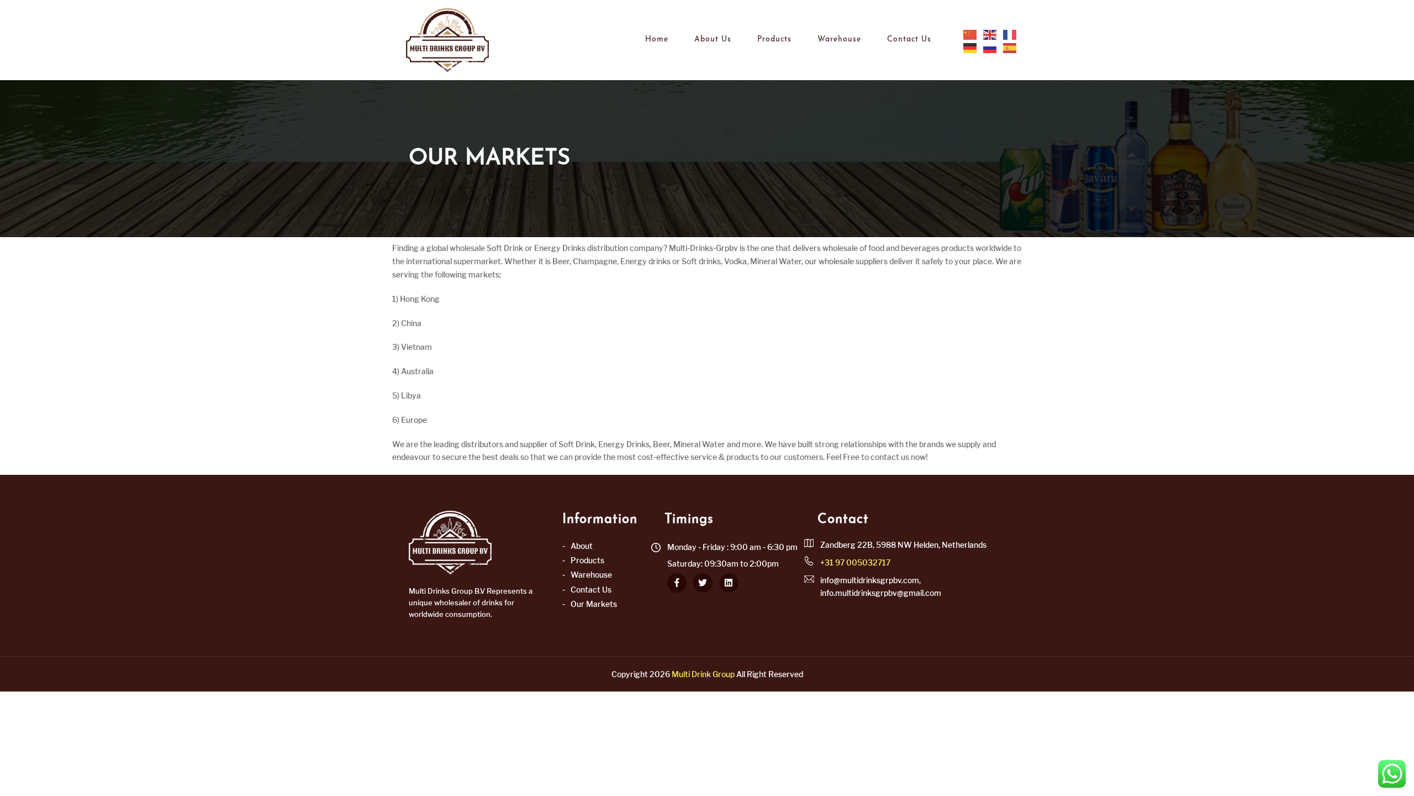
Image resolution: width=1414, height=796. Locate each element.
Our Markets (594, 604)
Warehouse (839, 39)
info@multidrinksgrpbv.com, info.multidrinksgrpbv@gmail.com (880, 586)
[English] (990, 34)
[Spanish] (1010, 47)
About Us (712, 39)
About (582, 546)
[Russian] (990, 47)
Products (774, 39)
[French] (1010, 34)
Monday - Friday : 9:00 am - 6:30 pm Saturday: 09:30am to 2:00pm (732, 555)
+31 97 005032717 (855, 562)
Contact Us (909, 39)
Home (656, 39)
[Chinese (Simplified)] (970, 34)
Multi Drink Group (703, 674)
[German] (970, 47)
